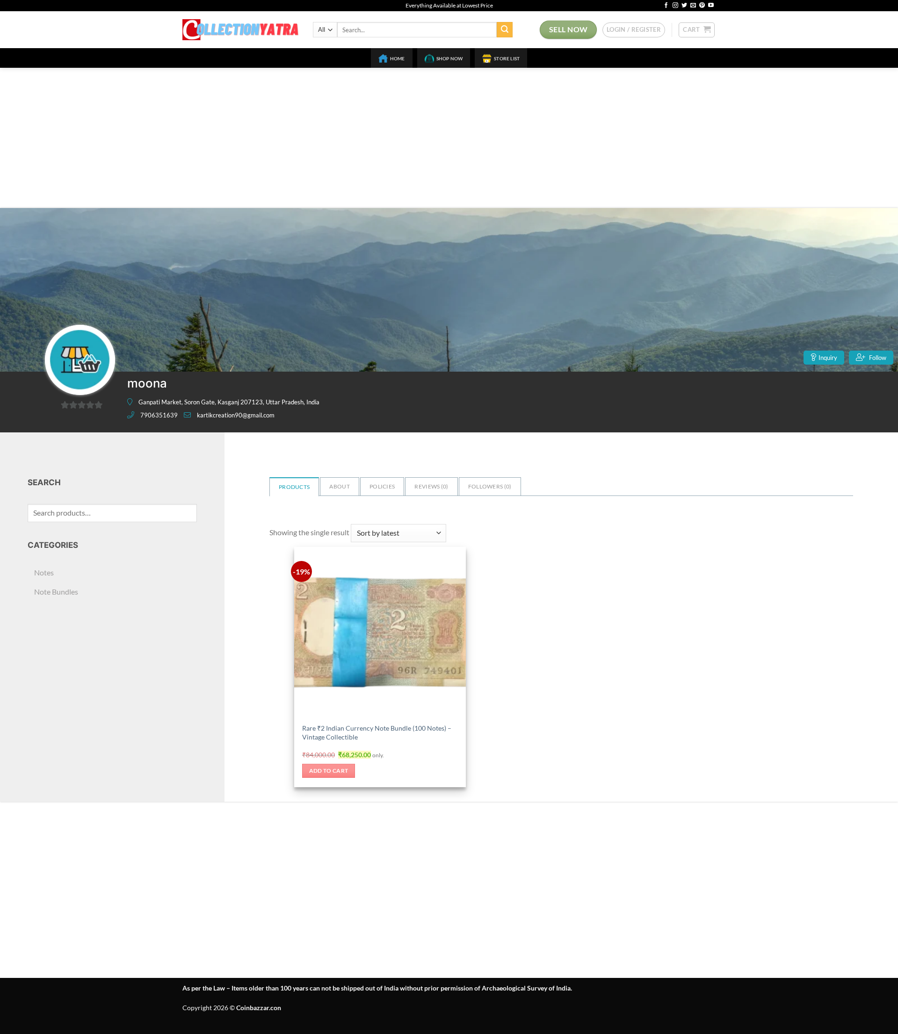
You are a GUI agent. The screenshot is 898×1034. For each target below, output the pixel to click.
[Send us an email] (693, 5)
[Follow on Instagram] (675, 5)
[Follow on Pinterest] (702, 5)
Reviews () (431, 486)
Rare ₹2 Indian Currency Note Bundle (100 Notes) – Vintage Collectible (376, 732)
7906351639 (159, 415)
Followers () (490, 486)
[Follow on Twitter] (684, 5)
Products (294, 486)
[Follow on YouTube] (711, 5)
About (339, 486)
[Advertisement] (449, 137)
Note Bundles (56, 591)
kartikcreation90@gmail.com (236, 415)
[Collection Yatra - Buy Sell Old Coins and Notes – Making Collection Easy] (240, 29)
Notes (44, 572)
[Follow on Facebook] (666, 5)
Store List (507, 58)
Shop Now (449, 58)
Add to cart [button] (328, 771)
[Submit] (505, 30)
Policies (382, 486)
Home (397, 58)
